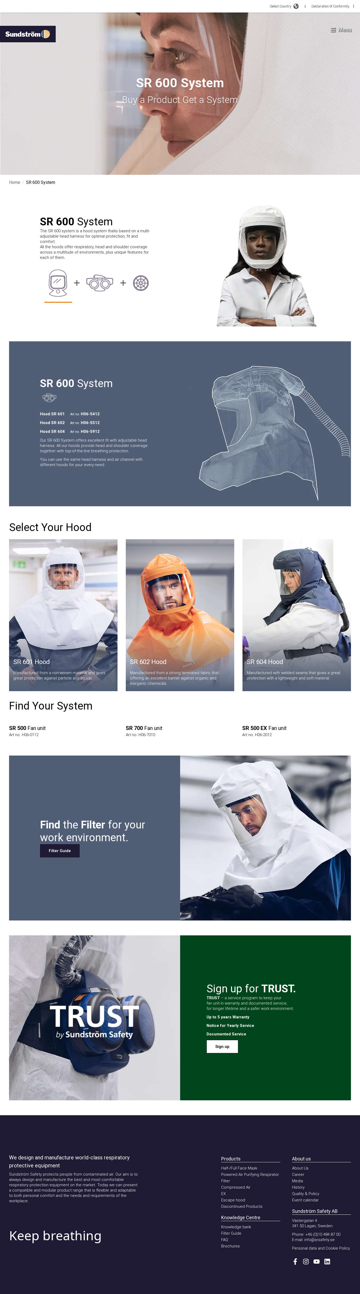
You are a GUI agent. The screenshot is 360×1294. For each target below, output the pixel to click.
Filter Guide (60, 850)
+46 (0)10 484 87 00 (322, 1234)
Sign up (222, 1046)
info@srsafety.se (319, 1239)
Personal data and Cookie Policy (321, 1248)
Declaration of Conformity (330, 6)
